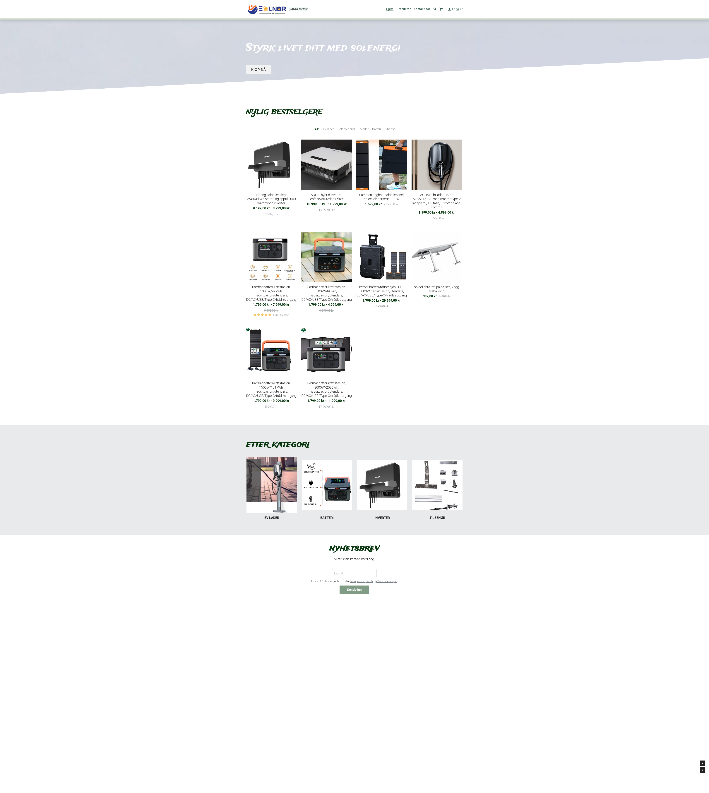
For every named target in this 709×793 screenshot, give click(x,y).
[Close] (424, 358)
